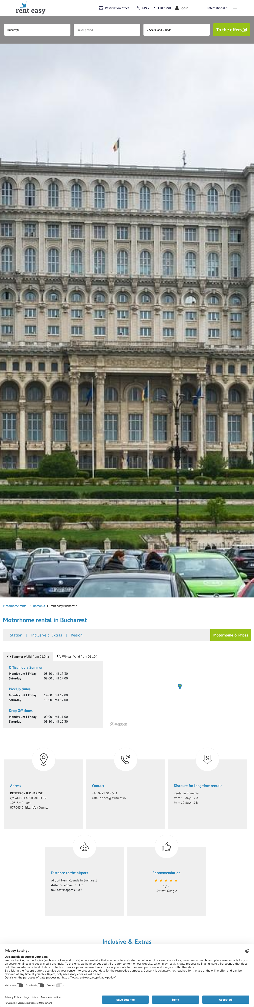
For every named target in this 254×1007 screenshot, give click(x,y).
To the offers (229, 30)
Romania (39, 606)
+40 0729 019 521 (104, 793)
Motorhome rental (15, 606)
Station (16, 635)
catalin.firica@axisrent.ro (109, 798)
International (216, 8)
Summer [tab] (30, 656)
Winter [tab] (79, 656)
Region (77, 635)
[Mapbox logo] (118, 724)
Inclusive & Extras (46, 635)
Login (184, 8)
